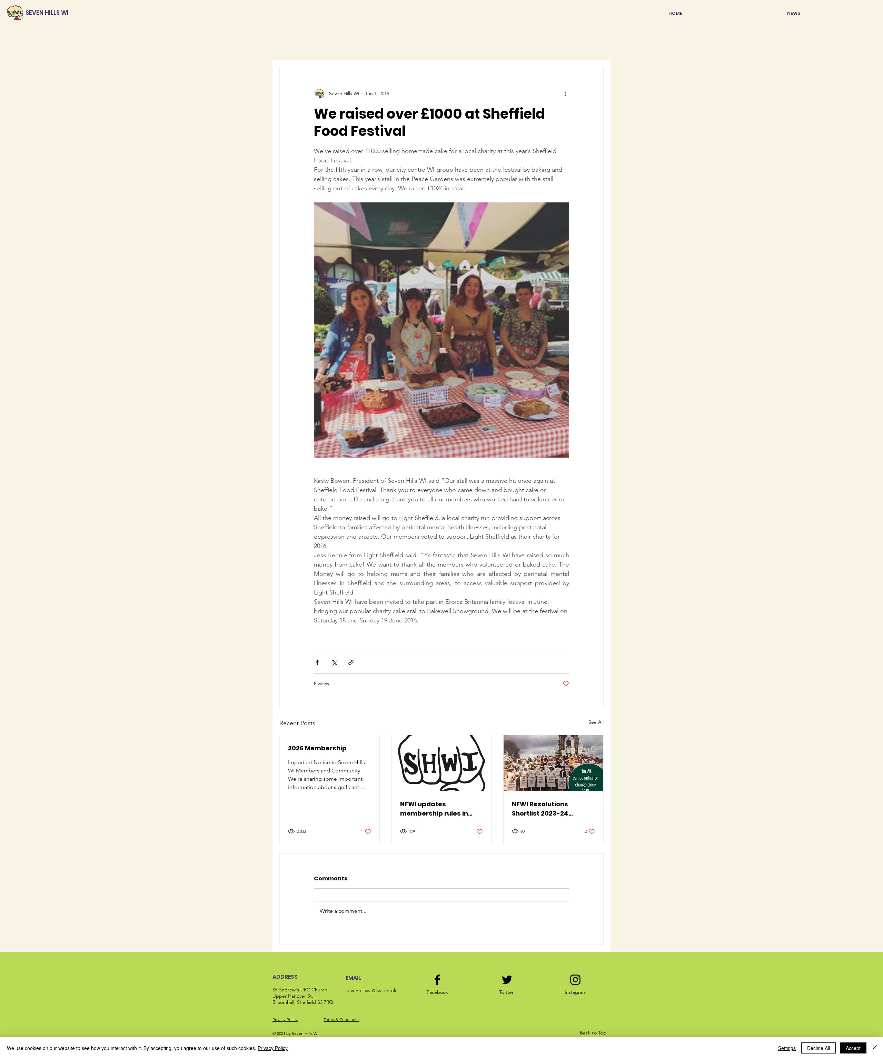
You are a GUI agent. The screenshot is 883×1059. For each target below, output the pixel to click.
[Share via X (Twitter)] (334, 662)
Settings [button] (787, 1048)
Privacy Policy (285, 1019)
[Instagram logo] (575, 980)
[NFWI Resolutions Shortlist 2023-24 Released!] (553, 763)
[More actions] (565, 93)
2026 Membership (317, 748)
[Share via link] (351, 662)
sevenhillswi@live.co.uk (371, 990)
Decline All (818, 1048)
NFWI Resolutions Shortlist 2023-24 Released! (540, 809)
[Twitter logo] (507, 980)
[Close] (875, 1047)
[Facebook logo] (437, 980)
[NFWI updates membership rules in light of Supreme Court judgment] (442, 763)
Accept (853, 1048)
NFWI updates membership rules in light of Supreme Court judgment (437, 809)
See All (596, 722)
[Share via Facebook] (317, 662)
